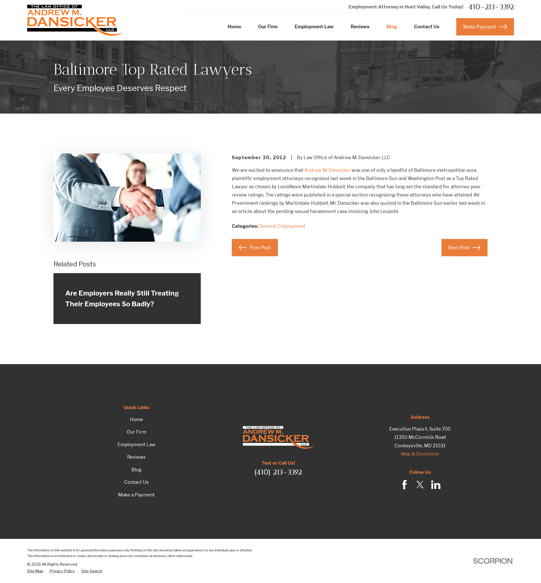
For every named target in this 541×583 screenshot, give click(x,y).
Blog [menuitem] (391, 26)
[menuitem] (35, 571)
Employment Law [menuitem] (314, 26)
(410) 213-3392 (278, 472)
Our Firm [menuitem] (268, 26)
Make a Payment (136, 495)
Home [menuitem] (234, 26)
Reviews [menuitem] (360, 26)
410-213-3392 (491, 7)
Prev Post (260, 247)
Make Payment (479, 27)
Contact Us (136, 482)
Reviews (136, 457)
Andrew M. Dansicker (327, 170)
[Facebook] (404, 484)
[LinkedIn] (435, 484)
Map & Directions (420, 454)
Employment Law (136, 444)
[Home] (75, 20)
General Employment (282, 226)
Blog (136, 469)
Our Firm (136, 432)
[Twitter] (420, 484)
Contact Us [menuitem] (426, 26)
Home (136, 419)
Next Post (459, 247)
